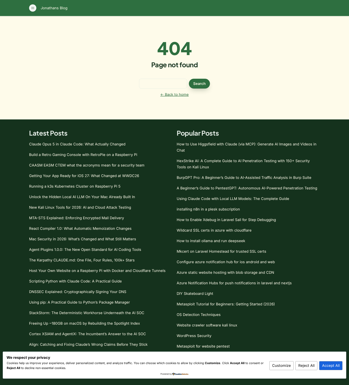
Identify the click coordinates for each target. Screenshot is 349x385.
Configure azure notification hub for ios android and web (226, 262)
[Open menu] (32, 8)
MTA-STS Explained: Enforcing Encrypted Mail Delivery (76, 218)
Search (199, 83)
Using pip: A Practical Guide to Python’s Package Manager (79, 302)
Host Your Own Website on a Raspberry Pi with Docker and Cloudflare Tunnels (97, 270)
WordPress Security (194, 336)
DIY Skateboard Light (195, 293)
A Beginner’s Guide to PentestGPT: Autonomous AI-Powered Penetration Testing (247, 188)
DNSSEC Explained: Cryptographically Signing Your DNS (77, 292)
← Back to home (174, 94)
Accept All (331, 365)
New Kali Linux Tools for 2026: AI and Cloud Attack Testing (80, 207)
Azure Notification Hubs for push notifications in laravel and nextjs (234, 283)
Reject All (306, 365)
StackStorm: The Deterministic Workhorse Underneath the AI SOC (86, 313)
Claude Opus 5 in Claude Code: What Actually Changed (77, 144)
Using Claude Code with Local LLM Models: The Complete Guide (233, 198)
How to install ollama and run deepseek (211, 241)
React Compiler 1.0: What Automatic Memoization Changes (80, 228)
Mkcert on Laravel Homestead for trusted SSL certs (221, 251)
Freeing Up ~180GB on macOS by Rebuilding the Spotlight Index (84, 323)
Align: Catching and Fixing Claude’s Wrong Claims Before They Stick (88, 344)
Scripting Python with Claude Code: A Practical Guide (75, 281)
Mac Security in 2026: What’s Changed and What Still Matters (82, 239)
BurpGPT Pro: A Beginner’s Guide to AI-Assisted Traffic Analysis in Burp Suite (244, 177)
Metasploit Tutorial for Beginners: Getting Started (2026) (226, 304)
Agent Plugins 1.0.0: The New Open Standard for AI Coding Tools (85, 249)
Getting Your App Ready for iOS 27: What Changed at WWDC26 (84, 176)
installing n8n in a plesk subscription (208, 209)
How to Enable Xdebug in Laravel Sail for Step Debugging (226, 220)
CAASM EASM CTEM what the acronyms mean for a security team (87, 165)
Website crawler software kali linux (207, 325)
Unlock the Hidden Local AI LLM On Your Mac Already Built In (82, 197)
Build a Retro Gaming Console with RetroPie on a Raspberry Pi (83, 155)
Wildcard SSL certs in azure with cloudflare (214, 230)
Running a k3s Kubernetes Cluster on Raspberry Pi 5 (75, 186)
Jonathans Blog (54, 8)
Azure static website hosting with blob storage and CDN (225, 272)
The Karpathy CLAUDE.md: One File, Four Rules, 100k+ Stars (82, 260)
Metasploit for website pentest (203, 346)
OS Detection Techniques (199, 314)
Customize (281, 365)
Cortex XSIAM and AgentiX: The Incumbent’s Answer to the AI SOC (87, 334)
